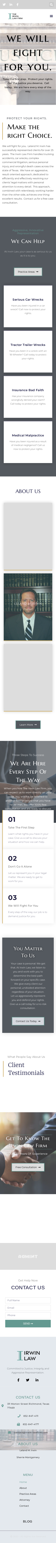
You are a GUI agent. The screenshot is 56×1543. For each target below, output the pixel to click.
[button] (51, 4)
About (23, 1488)
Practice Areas (27, 1494)
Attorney (24, 1499)
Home (23, 1482)
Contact (24, 1505)
